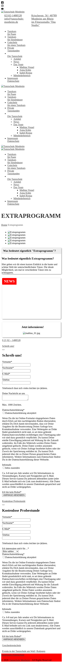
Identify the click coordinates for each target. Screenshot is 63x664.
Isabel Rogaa (26, 72)
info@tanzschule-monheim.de (14, 20)
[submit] (3, 349)
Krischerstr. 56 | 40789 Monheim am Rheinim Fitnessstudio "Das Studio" (44, 20)
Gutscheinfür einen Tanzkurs (16, 43)
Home (4, 225)
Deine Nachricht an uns (13, 393)
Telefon (5, 379)
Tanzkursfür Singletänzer (15, 38)
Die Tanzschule (14, 56)
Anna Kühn (25, 70)
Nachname (8, 367)
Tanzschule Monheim (19, 660)
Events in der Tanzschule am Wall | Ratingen (23, 651)
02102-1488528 (13, 15)
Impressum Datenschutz (12, 655)
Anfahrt (17, 59)
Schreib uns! (8, 346)
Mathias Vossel (27, 67)
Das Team (18, 64)
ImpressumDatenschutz (13, 79)
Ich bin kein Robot (11, 492)
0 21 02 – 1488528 (11, 340)
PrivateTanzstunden (13, 49)
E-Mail (6, 373)
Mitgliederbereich (21, 75)
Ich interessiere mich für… (15, 548)
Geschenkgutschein (11, 645)
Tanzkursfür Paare (11, 32)
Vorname (7, 362)
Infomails (6, 465)
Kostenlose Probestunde (13, 501)
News (16, 61)
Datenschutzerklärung (13, 410)
